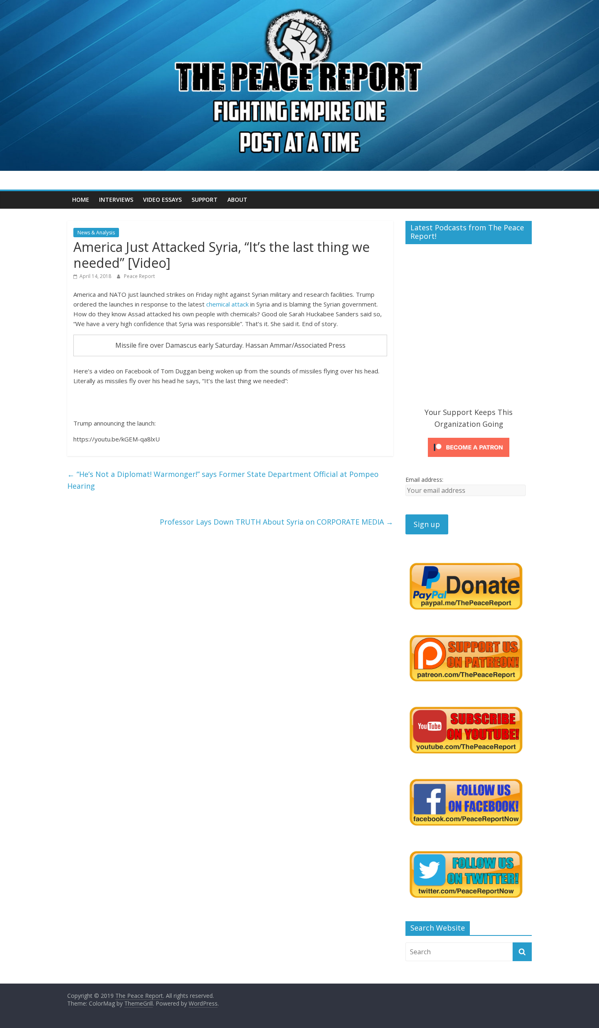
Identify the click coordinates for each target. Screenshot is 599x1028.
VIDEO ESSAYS (162, 199)
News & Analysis (96, 232)
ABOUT (237, 199)
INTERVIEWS (116, 199)
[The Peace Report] (299, 4)
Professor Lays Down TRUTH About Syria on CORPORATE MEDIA (276, 522)
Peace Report (139, 276)
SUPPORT (205, 199)
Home (80, 199)
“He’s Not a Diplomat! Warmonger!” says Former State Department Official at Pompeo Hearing (223, 480)
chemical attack (227, 304)
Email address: (424, 479)
